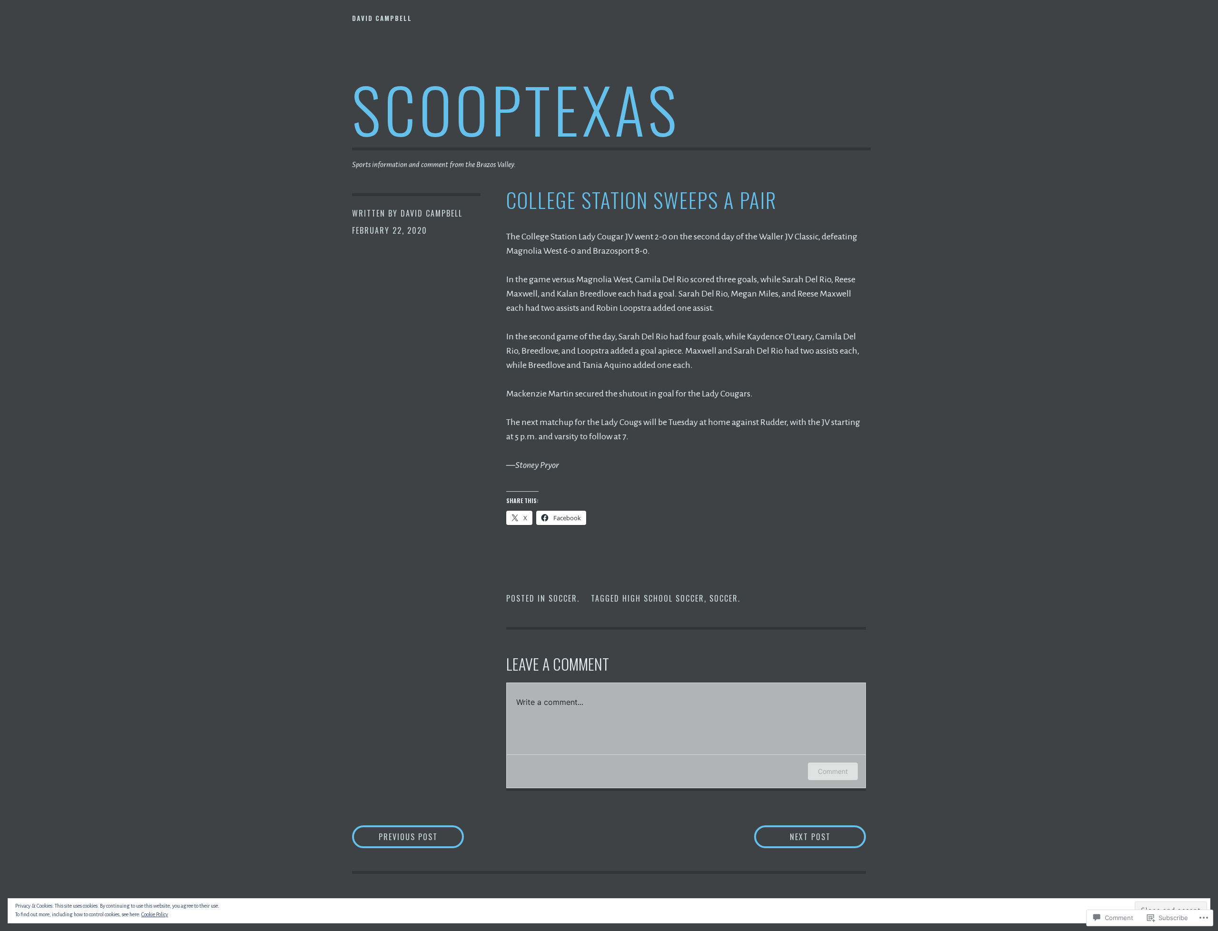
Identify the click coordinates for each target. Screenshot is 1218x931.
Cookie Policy (154, 914)
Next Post (792, 836)
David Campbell (382, 18)
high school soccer (663, 598)
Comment (833, 771)
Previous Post (395, 836)
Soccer (563, 598)
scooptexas (516, 109)
